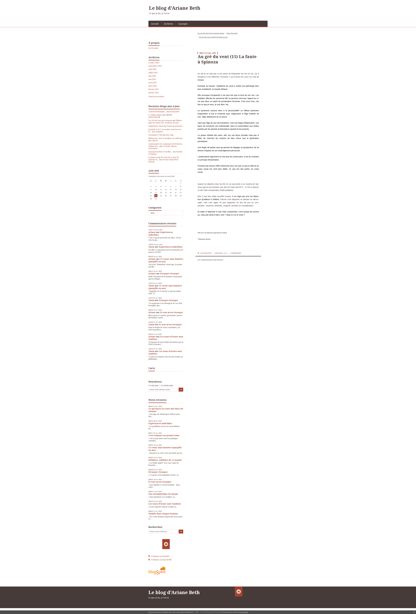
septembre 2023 (155, 66)
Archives (168, 23)
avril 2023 (152, 82)
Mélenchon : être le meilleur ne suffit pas (165, 138)
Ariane (152, 232)
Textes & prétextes (174, 126)
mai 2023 (152, 79)
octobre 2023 (153, 63)
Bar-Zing (170, 135)
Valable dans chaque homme (163, 513)
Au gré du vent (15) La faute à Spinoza (227, 59)
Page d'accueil (232, 33)
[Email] (166, 544)
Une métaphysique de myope (163, 494)
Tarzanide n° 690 (155, 135)
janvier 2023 (153, 93)
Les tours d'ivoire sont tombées (165, 337)
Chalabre (159, 131)
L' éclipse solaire (155, 115)
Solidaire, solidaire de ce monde (165, 460)
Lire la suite (153, 48)
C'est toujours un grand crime (164, 435)
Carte (151, 368)
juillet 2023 (153, 73)
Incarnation (174, 111)
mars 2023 (152, 86)
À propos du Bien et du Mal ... (160, 151)
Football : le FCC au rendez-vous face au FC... (164, 130)
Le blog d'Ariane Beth (174, 8)
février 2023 (153, 89)
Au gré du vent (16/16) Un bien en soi (213, 37)
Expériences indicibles (160, 233)
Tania (151, 246)
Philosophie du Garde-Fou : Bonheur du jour (165, 121)
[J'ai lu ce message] (414, 612)
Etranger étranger (169, 273)
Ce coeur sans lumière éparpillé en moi (165, 260)
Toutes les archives (156, 96)
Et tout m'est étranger (171, 312)
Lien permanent (206, 253)
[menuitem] (154, 24)
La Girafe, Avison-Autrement (162, 147)
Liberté (155, 140)
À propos (183, 23)
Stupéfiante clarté (155, 126)
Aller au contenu (8, 2)
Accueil (154, 23)
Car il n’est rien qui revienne (160, 120)
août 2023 (152, 69)
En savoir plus (243, 612)
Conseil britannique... (157, 111)
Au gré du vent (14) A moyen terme (211, 33)
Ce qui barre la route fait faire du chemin (165, 409)
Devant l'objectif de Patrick (163, 160)
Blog (152, 213)
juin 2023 (152, 76)
